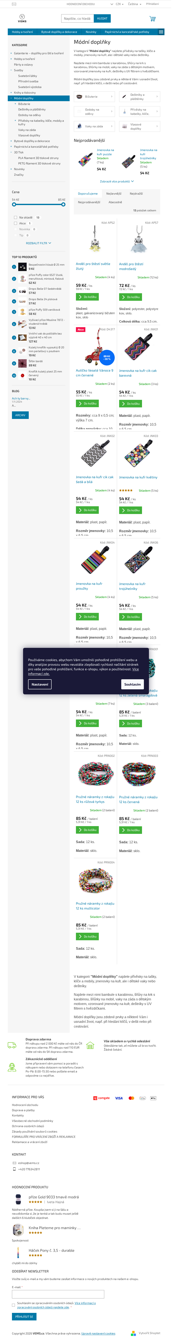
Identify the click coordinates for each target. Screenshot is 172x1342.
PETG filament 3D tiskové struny (39, 163)
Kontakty (18, 1115)
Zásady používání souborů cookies (34, 1131)
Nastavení (40, 684)
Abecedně (115, 202)
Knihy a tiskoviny (25, 92)
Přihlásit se (24, 1316)
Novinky (19, 169)
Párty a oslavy (23, 64)
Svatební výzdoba (30, 87)
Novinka (27, 229)
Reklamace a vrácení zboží (29, 1142)
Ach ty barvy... (21, 398)
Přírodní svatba (28, 81)
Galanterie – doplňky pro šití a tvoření (39, 53)
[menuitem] (22, 31)
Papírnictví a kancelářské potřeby (36, 146)
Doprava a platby (23, 1110)
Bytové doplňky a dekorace (32, 141)
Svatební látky (27, 75)
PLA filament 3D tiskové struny (38, 158)
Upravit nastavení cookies (98, 1333)
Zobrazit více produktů (115, 181)
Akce (24, 223)
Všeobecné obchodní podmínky (32, 1120)
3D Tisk (18, 152)
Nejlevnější (113, 193)
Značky (18, 174)
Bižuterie (24, 104)
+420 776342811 (29, 1169)
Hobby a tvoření (24, 59)
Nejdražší (136, 193)
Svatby (18, 70)
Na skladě (29, 217)
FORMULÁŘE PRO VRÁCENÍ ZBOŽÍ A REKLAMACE (44, 1136)
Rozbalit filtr (36, 243)
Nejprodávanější (89, 202)
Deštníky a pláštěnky (32, 109)
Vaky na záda (27, 130)
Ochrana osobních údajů (28, 1126)
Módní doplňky (23, 98)
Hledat (102, 18)
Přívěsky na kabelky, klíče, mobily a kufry (41, 122)
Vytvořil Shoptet (149, 1333)
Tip (23, 235)
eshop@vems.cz (28, 1163)
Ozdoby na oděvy (29, 115)
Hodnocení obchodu (81, 4)
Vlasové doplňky (29, 135)
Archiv (20, 415)
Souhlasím (132, 684)
